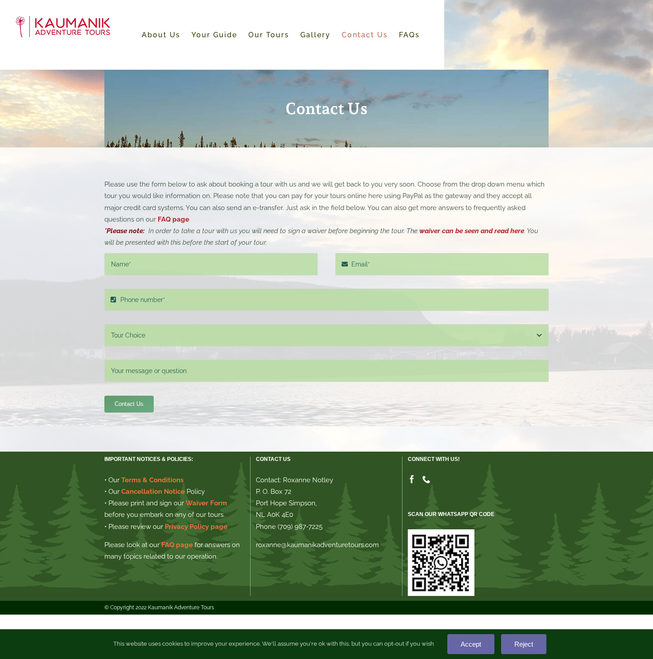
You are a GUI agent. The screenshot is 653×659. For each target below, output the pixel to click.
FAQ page (173, 219)
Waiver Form (206, 503)
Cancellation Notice (153, 492)
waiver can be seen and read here (471, 231)
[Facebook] (412, 479)
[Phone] (426, 479)
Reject (523, 644)
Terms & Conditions (152, 480)
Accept (471, 644)
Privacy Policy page (196, 527)
